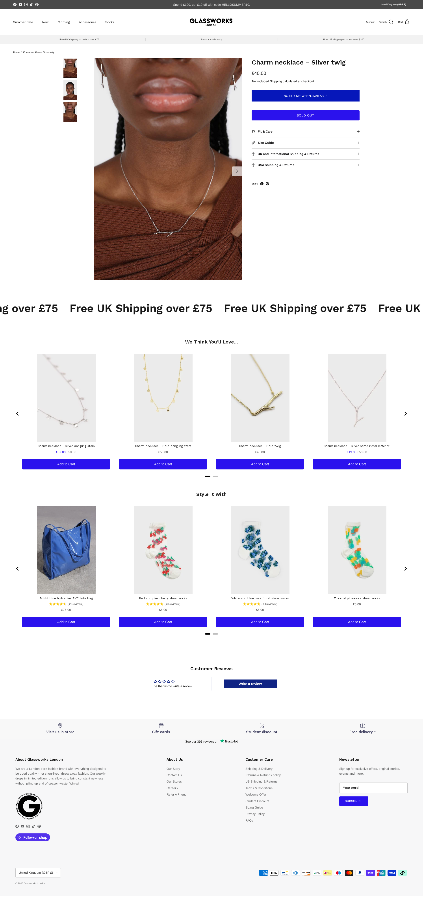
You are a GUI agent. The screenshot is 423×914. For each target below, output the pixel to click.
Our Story (173, 768)
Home (16, 52)
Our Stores (174, 781)
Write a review (250, 684)
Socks (109, 22)
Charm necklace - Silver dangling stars (66, 446)
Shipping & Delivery (259, 768)
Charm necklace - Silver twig (38, 52)
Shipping (276, 81)
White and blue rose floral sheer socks (260, 598)
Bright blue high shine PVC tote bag (66, 598)
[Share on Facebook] (261, 183)
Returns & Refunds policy (263, 775)
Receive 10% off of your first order (211, 4)
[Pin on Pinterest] (267, 183)
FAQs (249, 820)
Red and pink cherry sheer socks (163, 598)
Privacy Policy (255, 814)
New (45, 22)
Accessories (87, 22)
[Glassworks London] (211, 22)
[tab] (207, 476)
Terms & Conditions (259, 788)
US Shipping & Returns (261, 781)
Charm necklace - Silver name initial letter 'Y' (357, 446)
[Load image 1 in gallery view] (168, 169)
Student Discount (257, 801)
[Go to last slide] (17, 413)
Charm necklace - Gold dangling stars (163, 446)
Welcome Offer (255, 794)
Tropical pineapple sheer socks (357, 598)
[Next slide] (405, 413)
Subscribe (353, 801)
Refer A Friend (177, 794)
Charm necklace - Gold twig (260, 446)
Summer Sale (23, 22)
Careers (172, 788)
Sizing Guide (254, 807)
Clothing (64, 22)
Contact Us (174, 775)
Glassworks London (34, 883)
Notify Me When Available (305, 96)
